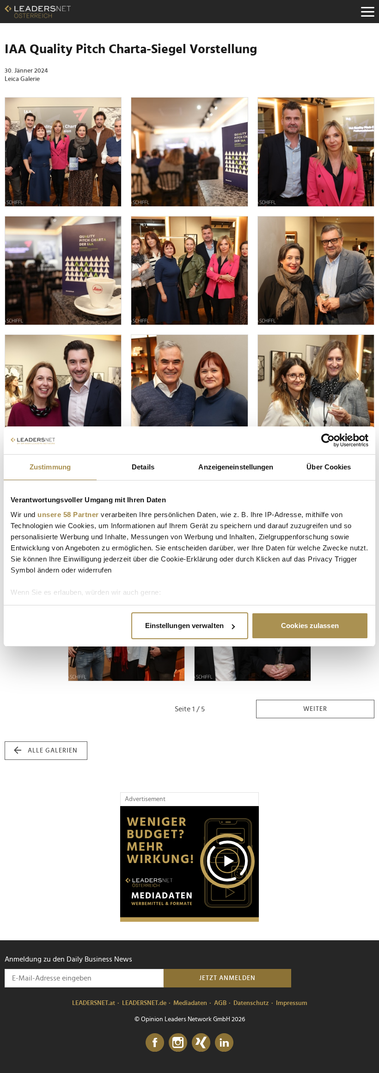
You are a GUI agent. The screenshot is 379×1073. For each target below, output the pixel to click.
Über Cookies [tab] (328, 467)
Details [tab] (143, 467)
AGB (220, 1003)
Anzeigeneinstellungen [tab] (235, 467)
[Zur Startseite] (38, 11)
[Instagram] (178, 1043)
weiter (315, 709)
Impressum (291, 1003)
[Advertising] (189, 864)
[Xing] (201, 1043)
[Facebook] (155, 1043)
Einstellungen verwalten (184, 625)
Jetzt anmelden (227, 978)
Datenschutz (251, 1003)
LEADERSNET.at (93, 1003)
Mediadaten (190, 1003)
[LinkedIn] (224, 1043)
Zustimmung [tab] (50, 467)
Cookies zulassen (310, 625)
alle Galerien (53, 750)
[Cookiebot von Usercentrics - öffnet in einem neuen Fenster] (327, 440)
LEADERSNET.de (144, 1003)
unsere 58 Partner (68, 514)
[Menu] (367, 11)
